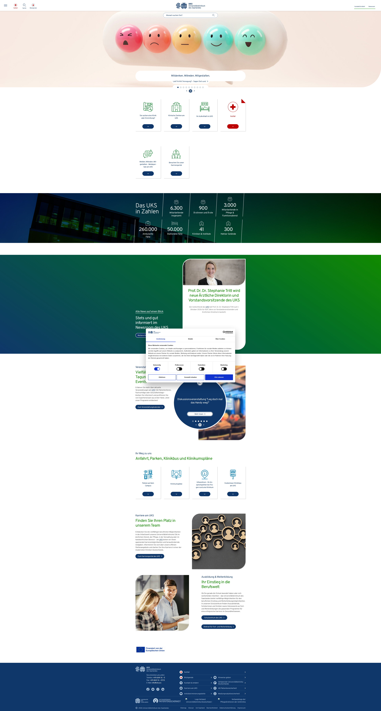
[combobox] (190, 15)
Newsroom (371, 6)
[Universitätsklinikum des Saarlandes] (190, 5)
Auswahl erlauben (190, 377)
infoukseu (156, 683)
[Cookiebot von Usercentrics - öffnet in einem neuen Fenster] (224, 332)
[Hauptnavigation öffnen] (5, 5)
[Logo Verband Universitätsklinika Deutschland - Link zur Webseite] (199, 701)
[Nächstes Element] (194, 91)
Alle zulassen (219, 377)
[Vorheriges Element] (187, 91)
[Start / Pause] (190, 91)
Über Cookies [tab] (220, 339)
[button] (178, 87)
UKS (153, 390)
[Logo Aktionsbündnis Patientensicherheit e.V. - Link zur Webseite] (167, 700)
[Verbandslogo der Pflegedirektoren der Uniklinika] (232, 701)
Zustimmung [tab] (160, 339)
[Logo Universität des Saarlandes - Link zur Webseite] (141, 701)
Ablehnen (162, 377)
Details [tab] (190, 339)
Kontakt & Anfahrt (360, 6)
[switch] (179, 369)
